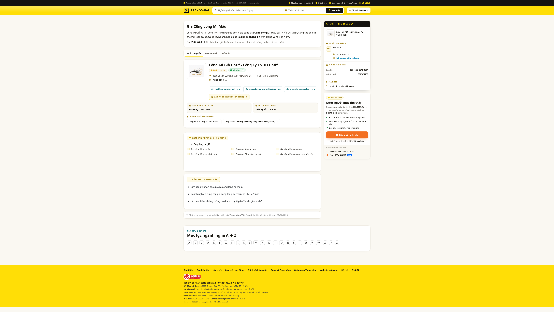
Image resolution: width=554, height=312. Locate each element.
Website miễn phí (328, 270)
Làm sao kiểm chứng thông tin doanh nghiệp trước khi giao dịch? (226, 201)
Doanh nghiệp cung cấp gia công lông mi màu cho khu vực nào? (225, 194)
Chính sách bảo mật (257, 270)
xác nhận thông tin (249, 36)
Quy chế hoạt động (234, 270)
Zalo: (340, 155)
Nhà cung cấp (194, 53)
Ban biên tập (203, 270)
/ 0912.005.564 (342, 151)
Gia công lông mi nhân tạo (204, 154)
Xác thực (217, 270)
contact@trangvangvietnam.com (231, 299)
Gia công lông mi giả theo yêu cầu (296, 154)
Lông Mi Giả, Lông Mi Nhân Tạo (203, 121)
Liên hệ (344, 270)
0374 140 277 (342, 54)
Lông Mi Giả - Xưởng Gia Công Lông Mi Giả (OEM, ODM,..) (250, 121)
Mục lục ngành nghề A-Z (302, 3)
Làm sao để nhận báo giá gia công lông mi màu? (216, 186)
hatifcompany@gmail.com (347, 58)
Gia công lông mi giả (246, 149)
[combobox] (250, 10)
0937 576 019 (220, 80)
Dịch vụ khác (211, 53)
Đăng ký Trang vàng (281, 270)
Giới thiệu (322, 3)
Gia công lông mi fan (201, 149)
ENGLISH (366, 3)
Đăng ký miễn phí (360, 10)
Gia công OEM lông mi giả (248, 154)
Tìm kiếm (336, 10)
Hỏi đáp (226, 53)
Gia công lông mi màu (291, 149)
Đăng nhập (359, 141)
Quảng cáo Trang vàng (305, 270)
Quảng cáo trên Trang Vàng (344, 3)
